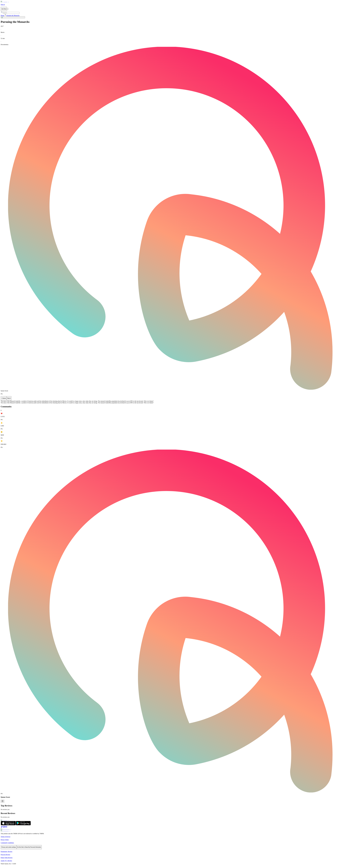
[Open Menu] (7, 9)
